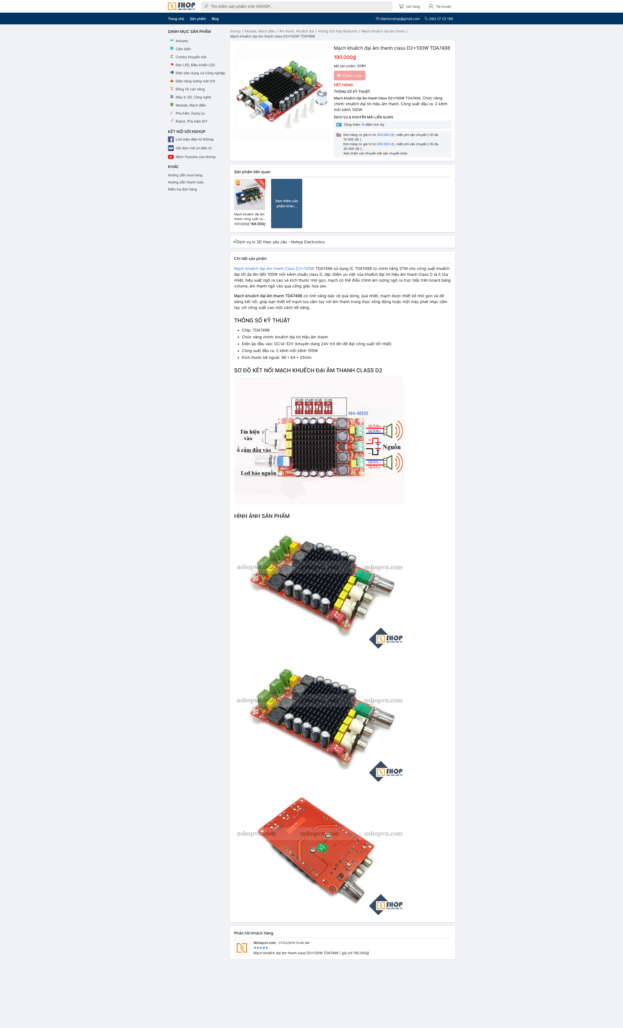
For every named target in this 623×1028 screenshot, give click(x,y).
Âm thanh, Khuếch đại (296, 31)
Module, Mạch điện (260, 31)
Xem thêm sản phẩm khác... (286, 203)
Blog (215, 19)
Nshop (235, 31)
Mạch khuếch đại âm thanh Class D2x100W (274, 268)
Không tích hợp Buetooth (337, 31)
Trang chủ (176, 19)
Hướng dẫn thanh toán (186, 182)
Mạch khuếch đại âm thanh (383, 31)
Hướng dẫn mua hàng (185, 175)
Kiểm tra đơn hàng (182, 189)
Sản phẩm (198, 19)
